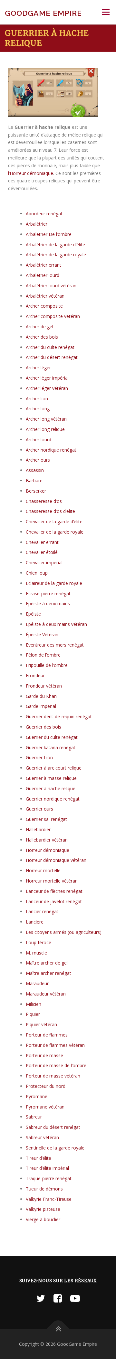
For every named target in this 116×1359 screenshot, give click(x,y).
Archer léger (38, 367)
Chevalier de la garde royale (54, 532)
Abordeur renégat (44, 213)
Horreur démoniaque (47, 850)
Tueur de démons (44, 1189)
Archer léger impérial (47, 378)
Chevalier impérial (44, 562)
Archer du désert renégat (52, 357)
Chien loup (37, 573)
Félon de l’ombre (43, 655)
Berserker (36, 491)
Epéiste (33, 614)
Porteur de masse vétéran (53, 1076)
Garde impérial (41, 706)
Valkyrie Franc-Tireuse (49, 1199)
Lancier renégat (42, 911)
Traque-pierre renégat (49, 1178)
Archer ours (38, 460)
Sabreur (34, 1117)
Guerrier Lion (39, 757)
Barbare (34, 480)
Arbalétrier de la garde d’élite (55, 244)
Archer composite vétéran (53, 316)
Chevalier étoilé (42, 552)
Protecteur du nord (45, 1086)
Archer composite (44, 306)
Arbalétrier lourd (42, 275)
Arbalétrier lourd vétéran (51, 285)
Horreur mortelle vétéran (52, 881)
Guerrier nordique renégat (53, 799)
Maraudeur (37, 983)
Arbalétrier (36, 224)
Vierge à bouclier (43, 1219)
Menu (105, 12)
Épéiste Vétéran (42, 634)
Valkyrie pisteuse (43, 1209)
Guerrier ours (39, 809)
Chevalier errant (42, 542)
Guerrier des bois (43, 727)
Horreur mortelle (43, 870)
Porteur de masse (44, 1055)
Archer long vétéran (46, 419)
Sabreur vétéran (42, 1137)
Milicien (33, 1004)
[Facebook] (57, 1298)
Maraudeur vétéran (46, 994)
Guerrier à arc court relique (54, 768)
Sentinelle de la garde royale (55, 1148)
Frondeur (35, 675)
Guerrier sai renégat (46, 819)
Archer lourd (38, 439)
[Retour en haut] (58, 1328)
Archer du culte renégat (50, 347)
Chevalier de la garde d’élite (54, 521)
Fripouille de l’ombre (47, 665)
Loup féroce (38, 942)
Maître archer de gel (47, 963)
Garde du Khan (41, 696)
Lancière (35, 922)
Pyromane (36, 1096)
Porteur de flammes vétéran (55, 1045)
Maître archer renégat (48, 973)
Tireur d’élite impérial (47, 1168)
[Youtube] (75, 1298)
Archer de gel (39, 326)
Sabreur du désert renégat (53, 1127)
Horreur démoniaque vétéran (56, 860)
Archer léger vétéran (47, 388)
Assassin (35, 470)
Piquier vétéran (41, 1024)
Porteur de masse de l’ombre (56, 1065)
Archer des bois (42, 337)
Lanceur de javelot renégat (54, 901)
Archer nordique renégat (51, 450)
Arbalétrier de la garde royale (56, 254)
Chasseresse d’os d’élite (50, 511)
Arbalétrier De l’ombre (49, 234)
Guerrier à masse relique (51, 778)
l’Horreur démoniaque (30, 173)
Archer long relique (45, 429)
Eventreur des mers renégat (55, 645)
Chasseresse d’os (44, 501)
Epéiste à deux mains (48, 603)
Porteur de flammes (47, 1035)
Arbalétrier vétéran (45, 296)
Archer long (38, 408)
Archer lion (37, 398)
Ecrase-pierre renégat (48, 593)
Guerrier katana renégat (50, 747)
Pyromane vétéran (45, 1107)
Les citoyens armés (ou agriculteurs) (64, 932)
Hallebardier (38, 829)
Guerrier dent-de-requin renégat (59, 716)
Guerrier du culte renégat (52, 737)
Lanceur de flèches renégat (54, 891)
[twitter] (40, 1298)
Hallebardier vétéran (47, 840)
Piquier (33, 1014)
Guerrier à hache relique (50, 788)
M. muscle (36, 953)
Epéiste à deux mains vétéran (56, 624)
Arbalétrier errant (43, 265)
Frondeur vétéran (44, 686)
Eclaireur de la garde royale (54, 583)
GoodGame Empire (43, 13)
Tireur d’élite (38, 1158)
